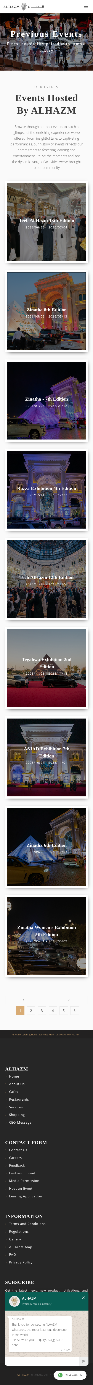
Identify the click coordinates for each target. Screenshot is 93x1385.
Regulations (19, 1231)
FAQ (12, 1254)
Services (16, 1107)
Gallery (15, 1239)
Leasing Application (25, 1196)
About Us (17, 1084)
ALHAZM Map (20, 1247)
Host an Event (20, 1188)
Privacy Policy (21, 1262)
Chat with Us (73, 1375)
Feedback (17, 1165)
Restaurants (19, 1099)
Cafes (13, 1092)
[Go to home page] (23, 7)
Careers (15, 1158)
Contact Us (18, 1150)
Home (14, 1076)
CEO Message (20, 1122)
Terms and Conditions (27, 1224)
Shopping (17, 1115)
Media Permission (24, 1181)
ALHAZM (23, 1375)
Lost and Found (22, 1173)
